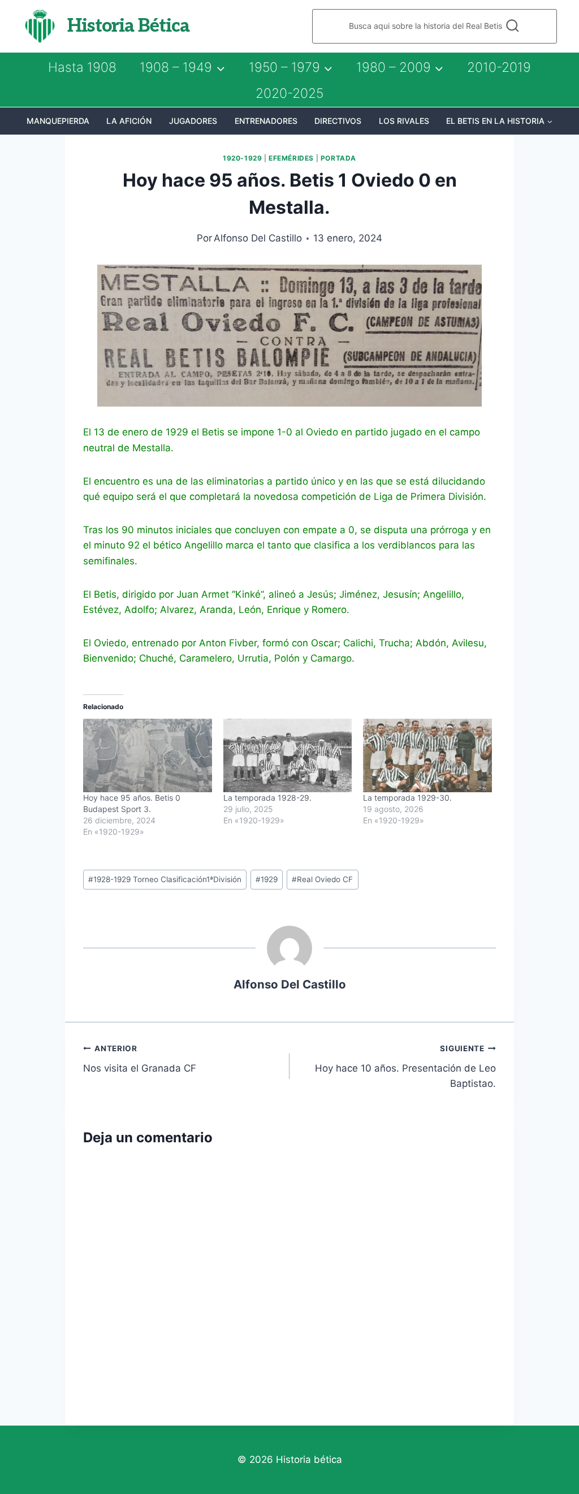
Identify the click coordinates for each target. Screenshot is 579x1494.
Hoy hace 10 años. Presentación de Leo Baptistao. (405, 1066)
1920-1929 (242, 158)
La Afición (129, 121)
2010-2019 (499, 67)
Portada (338, 158)
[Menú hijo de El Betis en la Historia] (499, 121)
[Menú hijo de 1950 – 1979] (290, 67)
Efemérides (291, 158)
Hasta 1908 (82, 67)
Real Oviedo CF (322, 879)
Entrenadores (266, 121)
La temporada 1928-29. (267, 797)
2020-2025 (289, 93)
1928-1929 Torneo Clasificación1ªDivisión (164, 879)
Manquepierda (58, 121)
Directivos (337, 121)
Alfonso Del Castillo (258, 238)
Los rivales (404, 121)
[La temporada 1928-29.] (287, 755)
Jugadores (193, 121)
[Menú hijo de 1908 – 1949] (182, 67)
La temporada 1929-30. (407, 797)
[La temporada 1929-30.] (427, 755)
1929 (267, 879)
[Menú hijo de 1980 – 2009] (399, 67)
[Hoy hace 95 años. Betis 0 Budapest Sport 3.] (147, 755)
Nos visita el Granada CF (139, 1059)
